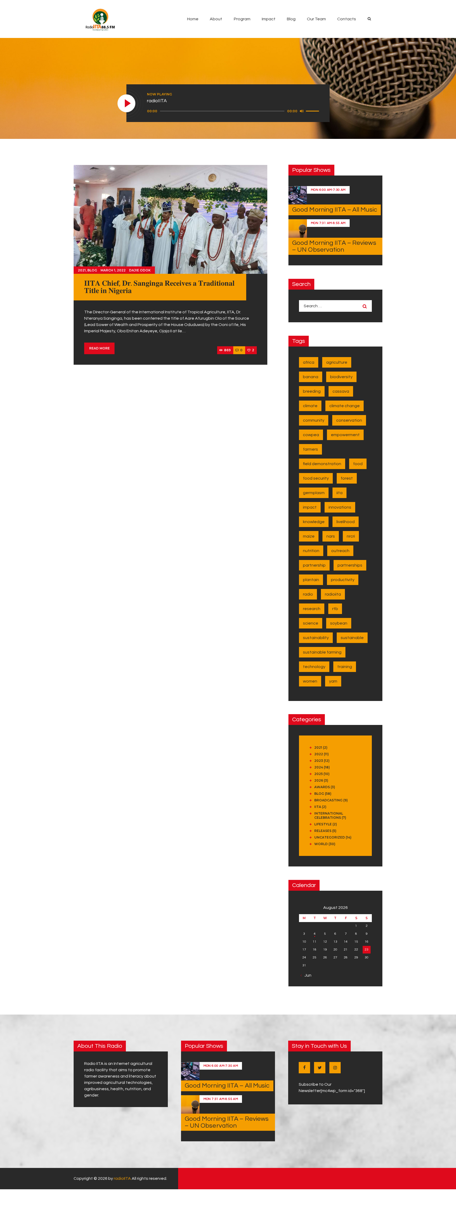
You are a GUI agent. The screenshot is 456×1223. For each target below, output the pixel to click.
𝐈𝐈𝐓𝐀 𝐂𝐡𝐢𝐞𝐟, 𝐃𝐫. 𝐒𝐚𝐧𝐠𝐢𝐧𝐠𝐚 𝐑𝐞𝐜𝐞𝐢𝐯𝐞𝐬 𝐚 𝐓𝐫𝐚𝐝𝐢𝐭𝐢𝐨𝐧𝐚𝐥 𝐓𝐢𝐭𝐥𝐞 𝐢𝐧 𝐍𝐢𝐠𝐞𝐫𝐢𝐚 (159, 287)
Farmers (310, 449)
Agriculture (336, 362)
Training (344, 667)
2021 (82, 270)
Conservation (349, 420)
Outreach (340, 551)
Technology (314, 667)
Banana (310, 377)
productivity (342, 580)
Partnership (314, 565)
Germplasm (314, 493)
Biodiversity (341, 377)
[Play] (127, 104)
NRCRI (351, 536)
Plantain (311, 580)
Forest (347, 478)
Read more (99, 348)
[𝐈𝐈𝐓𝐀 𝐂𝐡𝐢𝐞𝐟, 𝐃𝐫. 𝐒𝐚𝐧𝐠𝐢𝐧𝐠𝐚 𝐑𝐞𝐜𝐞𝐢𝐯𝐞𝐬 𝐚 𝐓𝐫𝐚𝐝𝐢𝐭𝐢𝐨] (170, 219)
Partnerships (350, 565)
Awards (322, 787)
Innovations (340, 507)
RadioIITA (333, 594)
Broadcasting (328, 800)
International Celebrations (328, 815)
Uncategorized (329, 837)
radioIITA (122, 1178)
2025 (318, 774)
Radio (308, 594)
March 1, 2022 (113, 270)
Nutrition (311, 551)
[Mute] (301, 111)
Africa (308, 362)
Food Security (316, 478)
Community (313, 420)
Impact (310, 507)
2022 (318, 754)
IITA (339, 493)
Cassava (340, 391)
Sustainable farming (322, 652)
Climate (310, 406)
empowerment (345, 435)
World (321, 844)
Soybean (338, 623)
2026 (318, 780)
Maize (309, 536)
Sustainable (352, 638)
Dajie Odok (140, 270)
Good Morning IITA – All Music (334, 209)
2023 (318, 761)
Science (310, 623)
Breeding (312, 391)
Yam (333, 681)
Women (310, 681)
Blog (92, 270)
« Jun (306, 975)
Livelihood (345, 522)
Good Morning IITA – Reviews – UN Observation (334, 246)
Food (358, 464)
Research (311, 609)
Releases (322, 831)
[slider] (313, 110)
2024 (318, 767)
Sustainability (316, 638)
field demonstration (322, 464)
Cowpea (311, 435)
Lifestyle (323, 824)
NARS (330, 536)
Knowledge (314, 522)
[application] (234, 111)
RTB (335, 609)
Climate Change (344, 406)
